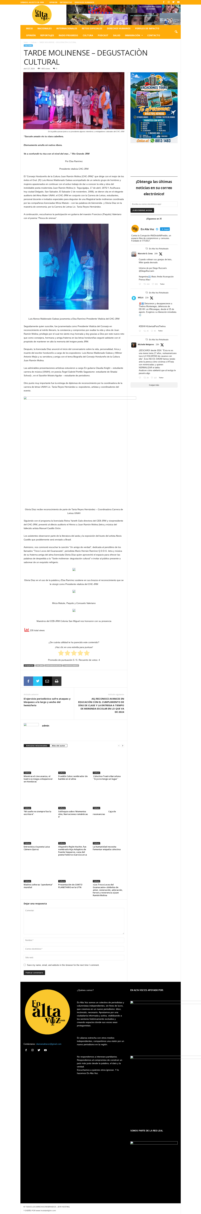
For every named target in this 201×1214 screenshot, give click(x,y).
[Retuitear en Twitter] (147, 248)
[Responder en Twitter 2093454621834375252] (140, 331)
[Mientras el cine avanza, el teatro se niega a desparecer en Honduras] (39, 762)
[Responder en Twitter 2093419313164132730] (140, 378)
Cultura (88, 35)
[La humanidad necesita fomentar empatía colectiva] (108, 832)
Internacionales (66, 28)
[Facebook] (164, 2)
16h (156, 253)
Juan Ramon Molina (53, 665)
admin (45, 725)
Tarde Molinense (71, 665)
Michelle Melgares (146, 344)
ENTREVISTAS (66, 2)
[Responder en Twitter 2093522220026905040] (140, 284)
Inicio (29, 28)
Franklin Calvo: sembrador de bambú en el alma (73, 777)
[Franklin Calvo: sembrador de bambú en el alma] (74, 762)
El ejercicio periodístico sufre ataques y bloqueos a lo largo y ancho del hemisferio (47, 702)
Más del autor (58, 745)
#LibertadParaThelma (156, 326)
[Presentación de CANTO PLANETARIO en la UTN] (74, 870)
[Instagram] (169, 2)
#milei (159, 276)
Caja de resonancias (104, 813)
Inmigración (132, 35)
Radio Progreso (68, 35)
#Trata (171, 362)
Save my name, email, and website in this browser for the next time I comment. (63, 965)
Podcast (103, 35)
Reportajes (47, 35)
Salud (116, 35)
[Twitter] (173, 2)
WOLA (141, 298)
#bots (153, 276)
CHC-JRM (39, 665)
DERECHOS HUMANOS (84, 2)
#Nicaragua (154, 309)
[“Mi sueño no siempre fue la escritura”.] (39, 797)
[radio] (61, 653)
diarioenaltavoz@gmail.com (48, 1044)
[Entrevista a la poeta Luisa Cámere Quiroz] (39, 832)
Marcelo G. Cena (145, 253)
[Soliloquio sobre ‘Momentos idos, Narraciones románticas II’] (74, 797)
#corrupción (168, 276)
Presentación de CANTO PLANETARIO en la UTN (70, 886)
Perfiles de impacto (147, 28)
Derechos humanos (118, 28)
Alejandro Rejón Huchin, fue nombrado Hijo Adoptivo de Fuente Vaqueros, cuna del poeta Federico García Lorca (72, 850)
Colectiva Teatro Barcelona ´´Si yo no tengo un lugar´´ (107, 777)
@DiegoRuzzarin (146, 271)
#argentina (143, 276)
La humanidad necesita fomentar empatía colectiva (107, 848)
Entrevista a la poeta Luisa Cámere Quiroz (37, 848)
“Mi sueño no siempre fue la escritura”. (37, 813)
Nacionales (45, 28)
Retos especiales (92, 28)
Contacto (153, 35)
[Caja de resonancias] (108, 797)
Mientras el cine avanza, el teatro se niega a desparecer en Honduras (38, 779)
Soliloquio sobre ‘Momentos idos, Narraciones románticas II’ (73, 814)
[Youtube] (178, 2)
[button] (176, 31)
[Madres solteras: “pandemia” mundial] (39, 870)
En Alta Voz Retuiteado (158, 249)
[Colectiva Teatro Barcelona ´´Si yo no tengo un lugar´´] (108, 762)
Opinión (31, 35)
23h (157, 344)
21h (147, 298)
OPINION (53, 2)
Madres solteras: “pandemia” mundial (38, 886)
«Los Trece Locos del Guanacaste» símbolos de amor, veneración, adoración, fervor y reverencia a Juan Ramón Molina (108, 890)
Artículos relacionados (36, 745)
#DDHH (142, 326)
